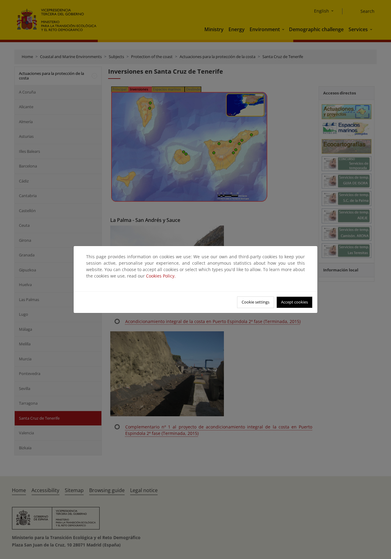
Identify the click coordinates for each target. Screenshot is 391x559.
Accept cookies (294, 302)
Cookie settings (255, 302)
